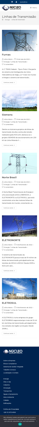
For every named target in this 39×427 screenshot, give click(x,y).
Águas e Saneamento (10, 394)
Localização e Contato (10, 373)
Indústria (6, 385)
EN (21, 2)
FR (23, 2)
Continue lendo (10, 82)
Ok (20, 424)
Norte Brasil (9, 177)
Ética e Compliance (10, 364)
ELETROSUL (9, 303)
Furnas (6, 54)
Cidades (6, 400)
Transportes (7, 391)
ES (26, 2)
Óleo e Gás (7, 382)
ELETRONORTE (11, 240)
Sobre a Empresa (9, 360)
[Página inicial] (2, 19)
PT (25, 2)
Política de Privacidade (11, 409)
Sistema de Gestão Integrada (13, 367)
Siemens (7, 114)
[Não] (37, 421)
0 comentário (8, 64)
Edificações (7, 403)
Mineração (7, 388)
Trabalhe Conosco (9, 370)
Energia (6, 62)
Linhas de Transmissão (18, 19)
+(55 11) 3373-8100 (9, 412)
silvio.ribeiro (8, 59)
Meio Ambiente (8, 397)
